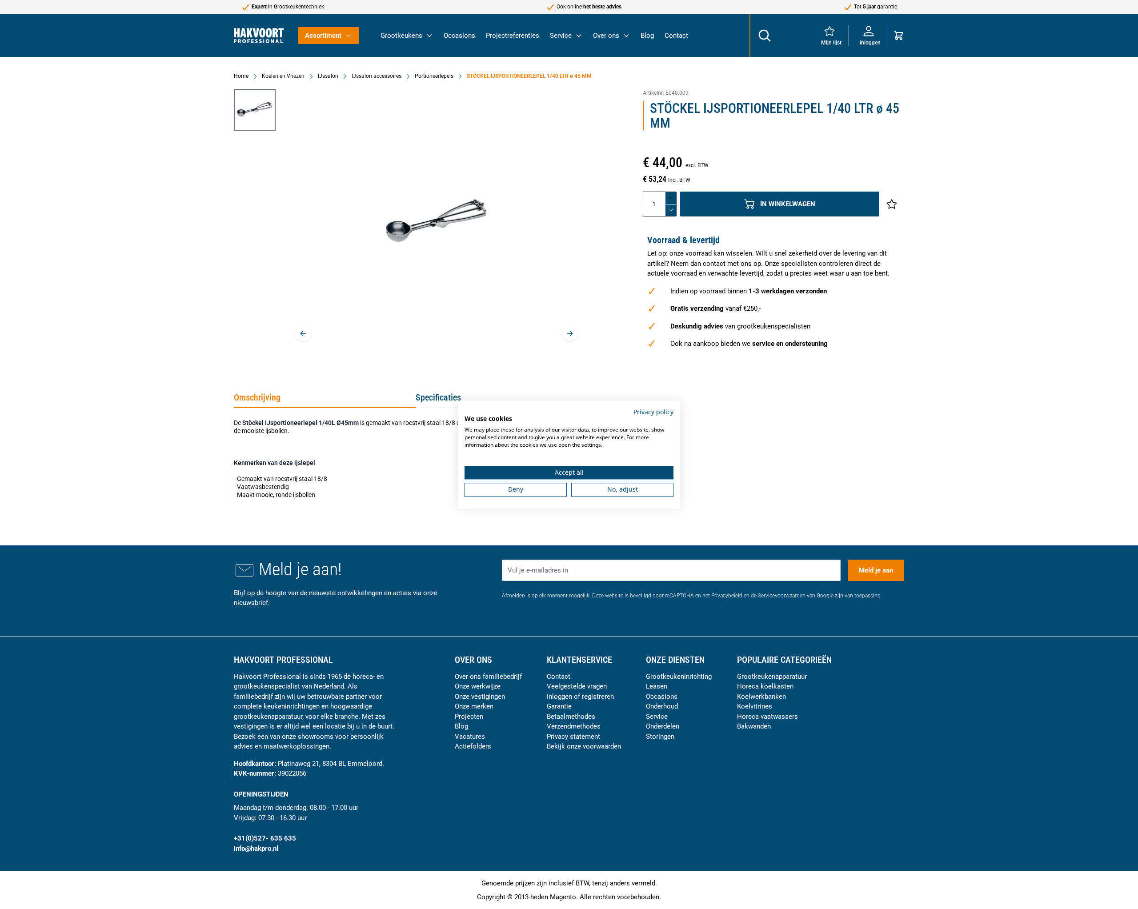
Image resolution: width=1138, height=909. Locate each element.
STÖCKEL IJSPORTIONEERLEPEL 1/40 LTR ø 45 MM (529, 76)
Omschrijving (257, 397)
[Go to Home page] (259, 35)
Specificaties (438, 397)
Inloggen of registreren (580, 697)
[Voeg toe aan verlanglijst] (891, 204)
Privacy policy (653, 412)
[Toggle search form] (764, 35)
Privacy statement (573, 737)
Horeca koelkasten (765, 686)
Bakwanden (754, 726)
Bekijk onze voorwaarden (584, 746)
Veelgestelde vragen (577, 686)
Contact (676, 36)
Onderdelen (662, 726)
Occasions (459, 36)
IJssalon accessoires (376, 76)
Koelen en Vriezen (283, 76)
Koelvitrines (754, 706)
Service (561, 36)
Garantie (559, 706)
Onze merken (474, 706)
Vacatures (470, 737)
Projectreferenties (512, 36)
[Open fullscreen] (436, 222)
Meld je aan (876, 570)
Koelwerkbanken (761, 697)
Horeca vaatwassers (767, 717)
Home (241, 76)
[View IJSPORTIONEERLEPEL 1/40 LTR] (255, 110)
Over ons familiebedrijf (488, 677)
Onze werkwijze (478, 686)
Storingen (660, 737)
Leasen (656, 686)
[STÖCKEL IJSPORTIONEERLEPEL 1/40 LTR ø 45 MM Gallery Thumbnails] (255, 110)
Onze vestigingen (480, 697)
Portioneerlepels (434, 76)
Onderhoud (662, 706)
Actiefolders (473, 746)
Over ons (606, 36)
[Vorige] (303, 333)
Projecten (469, 717)
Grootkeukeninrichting (679, 677)
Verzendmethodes (574, 726)
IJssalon (328, 76)
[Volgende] (570, 333)
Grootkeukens (401, 36)
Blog (647, 36)
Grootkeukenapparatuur (772, 677)
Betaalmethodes (571, 717)
